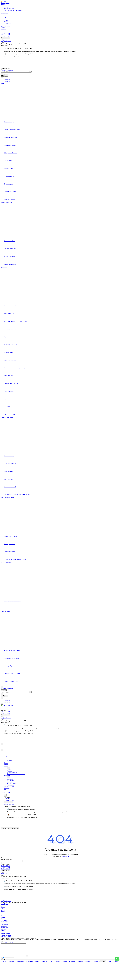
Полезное (3, 929)
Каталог (3, 907)
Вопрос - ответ (8, 23)
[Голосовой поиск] (3, 75)
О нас (5, 15)
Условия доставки (6, 935)
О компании (4, 915)
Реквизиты (4, 926)
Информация (4, 921)
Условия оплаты (5, 933)
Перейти (3, 959)
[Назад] (8, 768)
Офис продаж (4, 927)
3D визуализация (9, 8)
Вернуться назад (56, 856)
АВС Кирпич (4, 904)
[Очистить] (30, 72)
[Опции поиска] (2, 73)
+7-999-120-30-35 (5, 33)
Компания (3, 913)
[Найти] (6, 75)
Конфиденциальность (7, 942)
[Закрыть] (2, 750)
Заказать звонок (5, 38)
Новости (6, 17)
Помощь (3, 930)
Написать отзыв (5, 918)
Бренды (3, 910)
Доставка (6, 7)
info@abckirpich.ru (6, 41)
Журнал (6, 21)
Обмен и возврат (8, 18)
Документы (4, 920)
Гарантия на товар (6, 936)
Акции (3, 908)
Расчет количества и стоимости (13, 10)
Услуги (3, 911)
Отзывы (6, 20)
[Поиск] (2, 744)
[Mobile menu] (2, 704)
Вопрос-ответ (4, 924)
